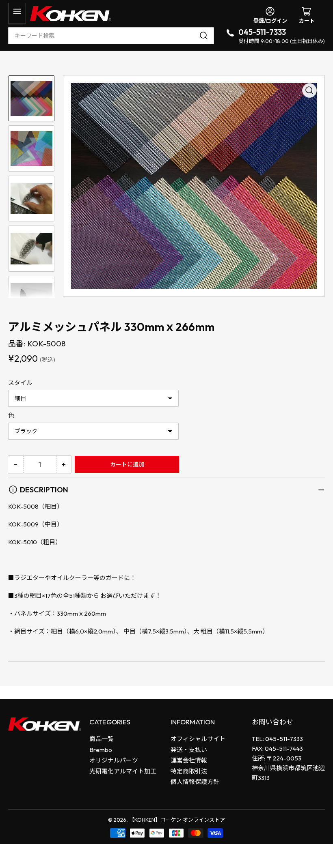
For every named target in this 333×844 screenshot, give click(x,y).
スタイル (20, 383)
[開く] (17, 13)
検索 (204, 36)
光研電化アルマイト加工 (122, 771)
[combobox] (111, 35)
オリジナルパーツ (113, 760)
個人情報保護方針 (195, 782)
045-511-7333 (262, 32)
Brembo (100, 750)
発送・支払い (189, 750)
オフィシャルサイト (198, 739)
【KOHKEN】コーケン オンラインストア (177, 819)
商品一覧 (101, 739)
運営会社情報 (189, 760)
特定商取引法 (189, 771)
